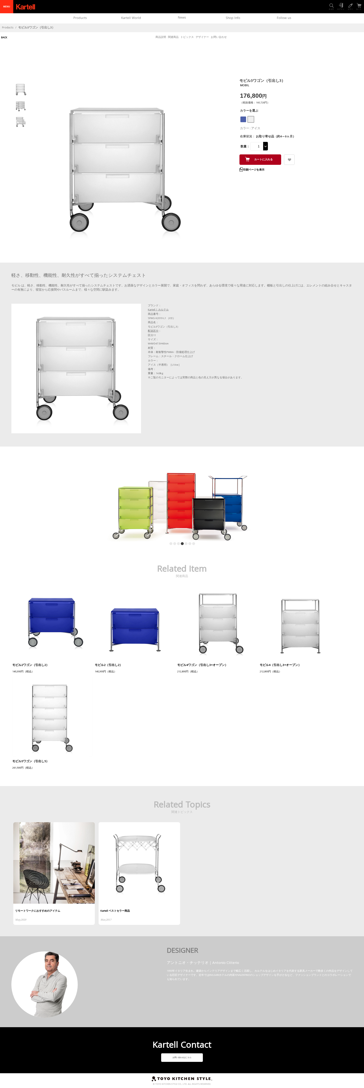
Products (80, 18)
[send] (289, 159)
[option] (182, 498)
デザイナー (202, 37)
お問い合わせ (219, 37)
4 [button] (181, 543)
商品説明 (160, 37)
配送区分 (153, 331)
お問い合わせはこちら (182, 1057)
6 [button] (189, 543)
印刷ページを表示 (253, 170)
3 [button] (177, 543)
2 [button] (174, 543)
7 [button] (192, 543)
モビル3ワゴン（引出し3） (36, 27)
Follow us (284, 18)
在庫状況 (246, 136)
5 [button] (185, 543)
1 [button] (170, 543)
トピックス (187, 37)
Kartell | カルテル (158, 310)
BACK (4, 38)
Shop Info (233, 18)
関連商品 (173, 37)
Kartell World (131, 18)
